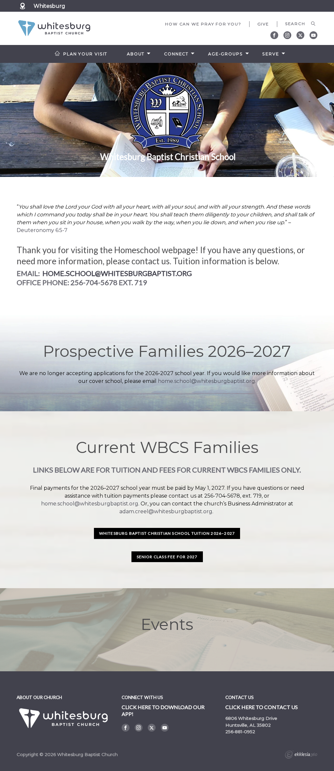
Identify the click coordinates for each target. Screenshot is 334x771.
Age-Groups (225, 53)
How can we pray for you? (203, 24)
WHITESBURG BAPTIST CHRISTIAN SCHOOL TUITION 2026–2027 (167, 533)
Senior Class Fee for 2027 (167, 556)
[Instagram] (287, 35)
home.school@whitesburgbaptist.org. (207, 381)
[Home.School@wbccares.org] (41, 273)
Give (263, 24)
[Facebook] (274, 35)
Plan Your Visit (85, 53)
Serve (270, 53)
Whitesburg (49, 6)
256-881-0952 (240, 731)
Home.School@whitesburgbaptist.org (117, 273)
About (135, 53)
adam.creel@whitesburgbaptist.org (165, 511)
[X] (300, 35)
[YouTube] (313, 35)
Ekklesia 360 (301, 755)
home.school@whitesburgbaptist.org (89, 504)
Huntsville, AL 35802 (248, 725)
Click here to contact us (261, 707)
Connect (176, 53)
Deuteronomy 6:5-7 (42, 230)
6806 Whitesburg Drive (251, 718)
